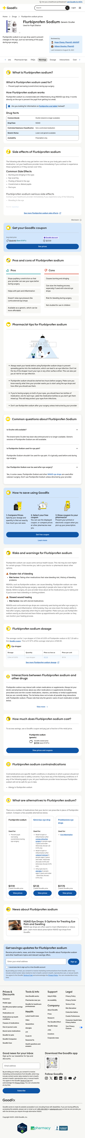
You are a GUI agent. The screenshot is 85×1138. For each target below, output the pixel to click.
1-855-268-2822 (42, 1109)
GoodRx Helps (53, 1026)
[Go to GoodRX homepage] (10, 8)
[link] (42, 927)
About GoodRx (53, 1010)
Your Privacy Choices (70, 1027)
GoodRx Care (7, 1043)
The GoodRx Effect (54, 1022)
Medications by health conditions (10, 1018)
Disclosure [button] (75, 220)
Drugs (14, 16)
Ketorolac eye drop (41, 820)
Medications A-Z (8, 1013)
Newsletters (29, 1024)
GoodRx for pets (8, 1035)
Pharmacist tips (20, 60)
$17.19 (46, 657)
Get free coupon (42, 534)
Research (51, 1018)
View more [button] (41, 707)
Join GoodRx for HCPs (74, 2)
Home (5, 16)
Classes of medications (11, 1023)
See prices (42, 246)
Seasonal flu (29, 1040)
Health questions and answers (33, 1045)
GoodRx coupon (15, 641)
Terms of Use (28, 975)
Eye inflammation (66, 835)
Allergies (28, 1028)
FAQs (33, 60)
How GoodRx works (32, 996)
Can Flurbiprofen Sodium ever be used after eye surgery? (30, 467)
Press (50, 1014)
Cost (75, 60)
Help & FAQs (52, 996)
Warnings (42, 60)
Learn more (42, 540)
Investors (51, 1034)
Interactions (64, 60)
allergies (39, 871)
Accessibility (52, 1000)
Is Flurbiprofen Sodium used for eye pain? (23, 448)
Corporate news (53, 1038)
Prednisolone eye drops (65, 821)
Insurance (6, 999)
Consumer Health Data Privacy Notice (74, 1021)
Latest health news (32, 1016)
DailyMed (15, 207)
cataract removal (42, 855)
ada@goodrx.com (56, 1109)
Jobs (49, 1030)
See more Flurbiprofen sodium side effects (41, 213)
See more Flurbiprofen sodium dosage (41, 662)
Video (27, 1020)
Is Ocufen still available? (16, 430)
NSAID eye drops (54, 474)
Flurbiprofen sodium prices (32, 16)
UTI (26, 1032)
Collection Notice (72, 1012)
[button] (52, 7)
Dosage (53, 60)
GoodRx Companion (10, 1039)
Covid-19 (28, 1036)
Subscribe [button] (28, 1091)
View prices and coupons (43, 750)
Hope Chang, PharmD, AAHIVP (66, 42)
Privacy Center (71, 1000)
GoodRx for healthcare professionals (33, 1005)
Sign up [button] (74, 962)
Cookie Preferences (73, 1016)
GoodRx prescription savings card (13, 1008)
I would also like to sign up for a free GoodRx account (27, 967)
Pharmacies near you (32, 1000)
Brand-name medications (11, 1031)
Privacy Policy (53, 975)
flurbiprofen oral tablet (48, 106)
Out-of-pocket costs (10, 1027)
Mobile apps (7, 1003)
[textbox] (36, 961)
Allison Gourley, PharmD (64, 46)
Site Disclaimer (71, 1008)
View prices (17, 893)
